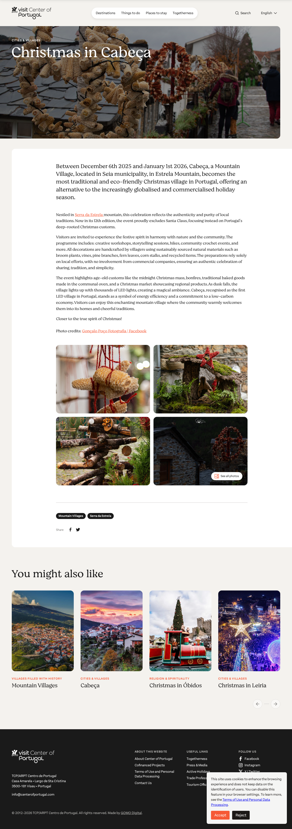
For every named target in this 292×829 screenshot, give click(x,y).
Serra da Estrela (89, 215)
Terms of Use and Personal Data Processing (154, 773)
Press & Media (197, 765)
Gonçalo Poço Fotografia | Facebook (114, 331)
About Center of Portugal (154, 758)
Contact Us (143, 783)
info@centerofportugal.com (33, 794)
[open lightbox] (103, 379)
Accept (220, 815)
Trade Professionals (201, 778)
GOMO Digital (131, 813)
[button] (269, 13)
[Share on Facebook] (70, 529)
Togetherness (197, 758)
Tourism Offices (198, 784)
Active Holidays (198, 771)
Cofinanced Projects (150, 765)
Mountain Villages (71, 516)
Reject (241, 815)
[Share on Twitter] (78, 530)
